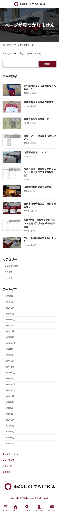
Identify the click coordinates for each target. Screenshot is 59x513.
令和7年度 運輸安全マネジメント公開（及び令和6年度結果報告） (39, 223)
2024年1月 (9, 366)
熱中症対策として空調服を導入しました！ (40, 87)
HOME (15, 510)
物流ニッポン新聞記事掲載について (40, 137)
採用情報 (39, 510)
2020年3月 (9, 419)
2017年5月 (9, 443)
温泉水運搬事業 (11, 266)
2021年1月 (9, 413)
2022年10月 (9, 390)
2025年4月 (9, 325)
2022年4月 (9, 402)
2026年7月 (9, 295)
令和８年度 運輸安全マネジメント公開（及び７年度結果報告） (40, 172)
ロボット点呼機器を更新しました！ (40, 239)
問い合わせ (52, 510)
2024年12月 (9, 343)
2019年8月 (9, 431)
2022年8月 (9, 396)
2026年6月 (9, 301)
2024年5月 (9, 360)
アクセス (27, 510)
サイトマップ (8, 459)
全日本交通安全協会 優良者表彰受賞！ (40, 205)
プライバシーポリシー (12, 453)
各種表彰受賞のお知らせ (36, 118)
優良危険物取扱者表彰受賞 (37, 186)
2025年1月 (9, 337)
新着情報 (6, 472)
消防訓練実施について (35, 152)
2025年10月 (9, 319)
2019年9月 (9, 425)
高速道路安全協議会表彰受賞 (39, 102)
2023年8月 (9, 378)
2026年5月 (9, 307)
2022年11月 (9, 384)
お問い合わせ (8, 466)
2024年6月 (9, 354)
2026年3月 (9, 313)
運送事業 (8, 271)
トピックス (9, 277)
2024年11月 (9, 348)
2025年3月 (9, 331)
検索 (47, 64)
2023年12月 (9, 372)
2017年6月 (9, 437)
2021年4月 (9, 408)
